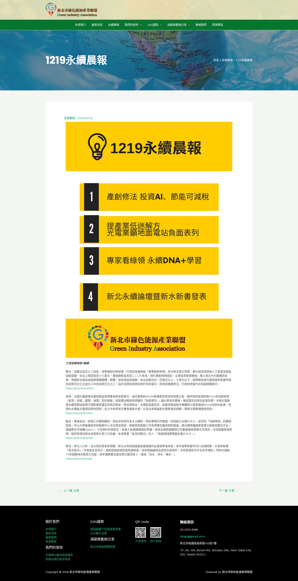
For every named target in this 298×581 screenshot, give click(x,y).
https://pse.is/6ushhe (79, 388)
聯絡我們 (201, 24)
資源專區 (217, 24)
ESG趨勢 (152, 24)
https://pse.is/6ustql (79, 458)
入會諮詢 (140, 541)
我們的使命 (131, 24)
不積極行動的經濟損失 (59, 555)
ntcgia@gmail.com (192, 536)
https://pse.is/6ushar (79, 413)
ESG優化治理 (98, 533)
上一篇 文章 (69, 490)
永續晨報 (113, 24)
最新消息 (97, 24)
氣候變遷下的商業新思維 (105, 529)
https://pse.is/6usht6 (79, 438)
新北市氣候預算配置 (102, 546)
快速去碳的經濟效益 (58, 559)
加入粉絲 (155, 541)
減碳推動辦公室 (177, 24)
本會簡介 (80, 24)
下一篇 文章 (229, 490)
